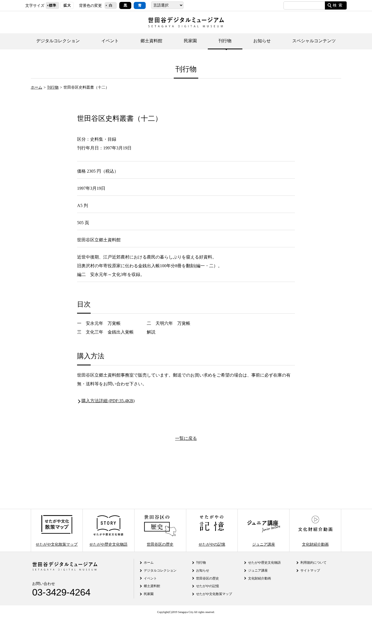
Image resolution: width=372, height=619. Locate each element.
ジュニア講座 (263, 544)
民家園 (190, 40)
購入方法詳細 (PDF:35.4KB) (108, 400)
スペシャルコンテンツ (314, 40)
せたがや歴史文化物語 (108, 544)
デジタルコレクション (58, 40)
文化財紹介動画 (315, 544)
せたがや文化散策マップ (57, 544)
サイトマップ (310, 570)
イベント (110, 40)
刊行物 (224, 40)
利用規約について (313, 562)
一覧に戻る (186, 438)
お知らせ (262, 40)
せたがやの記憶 (212, 544)
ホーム (36, 87)
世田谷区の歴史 (160, 544)
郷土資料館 (151, 40)
